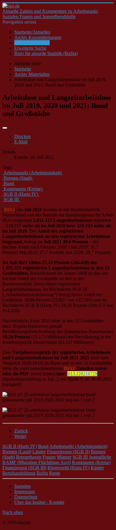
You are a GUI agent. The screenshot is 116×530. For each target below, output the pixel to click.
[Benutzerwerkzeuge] (4, 128)
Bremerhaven (28, 457)
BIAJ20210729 (82, 373)
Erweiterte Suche (30, 48)
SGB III (80, 457)
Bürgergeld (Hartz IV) (69, 467)
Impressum (24, 491)
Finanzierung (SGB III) (24, 467)
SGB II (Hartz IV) (19, 446)
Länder (39, 451)
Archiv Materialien (32, 42)
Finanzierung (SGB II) (68, 451)
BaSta (42, 473)
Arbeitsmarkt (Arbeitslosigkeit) (78, 446)
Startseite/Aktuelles (32, 32)
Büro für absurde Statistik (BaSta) (46, 53)
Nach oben (12, 512)
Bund (43, 446)
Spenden (22, 486)
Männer (64, 457)
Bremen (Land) (16, 451)
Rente (54, 473)
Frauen (49, 457)
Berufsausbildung (18, 473)
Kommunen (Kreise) (91, 462)
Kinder (97, 467)
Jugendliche (100, 457)
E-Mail (20, 141)
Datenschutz (25, 496)
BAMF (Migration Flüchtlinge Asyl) (36, 462)
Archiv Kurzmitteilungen (37, 37)
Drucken (22, 136)
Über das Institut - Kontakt (39, 502)
